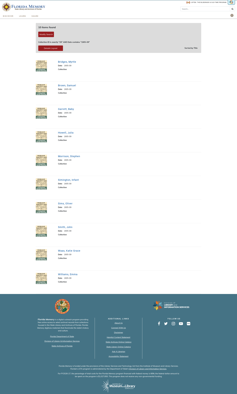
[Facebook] (159, 324)
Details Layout (50, 48)
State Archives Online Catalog (118, 342)
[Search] (232, 9)
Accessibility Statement (118, 356)
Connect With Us (118, 328)
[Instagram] (173, 324)
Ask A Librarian (118, 351)
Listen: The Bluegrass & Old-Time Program (209, 2)
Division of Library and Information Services (147, 369)
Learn (22, 16)
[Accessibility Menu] (232, 15)
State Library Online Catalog (118, 347)
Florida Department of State (62, 336)
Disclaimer (118, 332)
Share (35, 16)
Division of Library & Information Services (62, 341)
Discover (8, 16)
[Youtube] (181, 324)
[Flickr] (188, 324)
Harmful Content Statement (118, 337)
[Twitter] (166, 324)
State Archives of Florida (62, 346)
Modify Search (46, 34)
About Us (119, 323)
